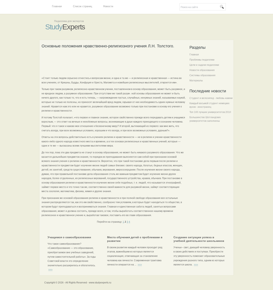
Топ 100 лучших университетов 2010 (210, 112)
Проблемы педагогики (201, 59)
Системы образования (202, 75)
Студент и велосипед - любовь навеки (211, 98)
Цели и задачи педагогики (204, 65)
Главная (57, 6)
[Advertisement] (114, 62)
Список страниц (82, 6)
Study (65, 27)
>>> (50, 269)
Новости (108, 6)
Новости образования (202, 70)
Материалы (196, 80)
